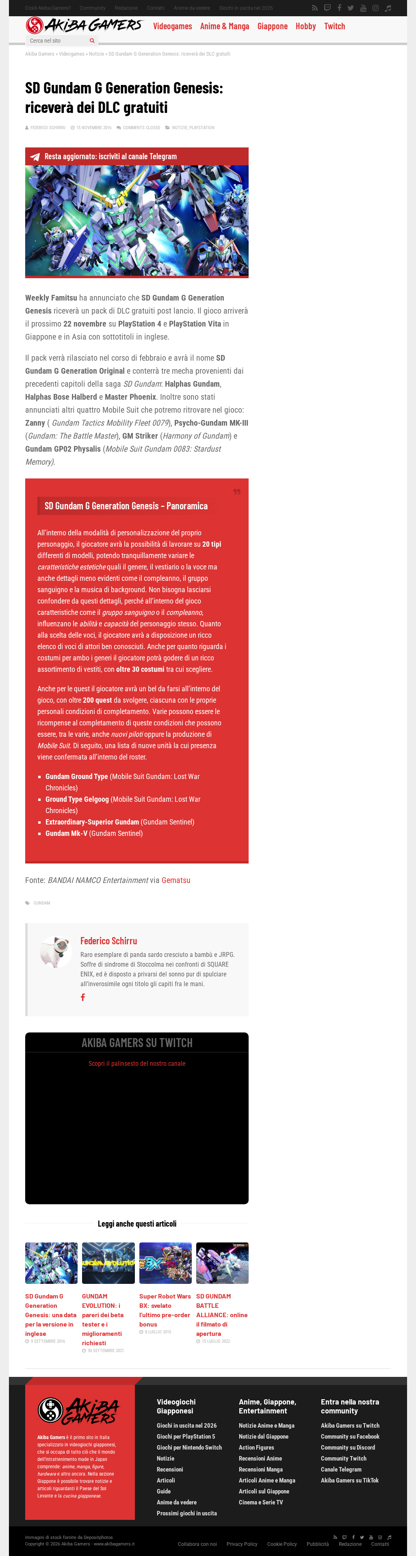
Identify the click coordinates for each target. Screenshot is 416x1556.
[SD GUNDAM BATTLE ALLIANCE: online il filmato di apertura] (222, 1281)
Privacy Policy (242, 1544)
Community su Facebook (350, 1436)
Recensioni (170, 1469)
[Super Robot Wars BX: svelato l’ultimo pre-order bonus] (165, 1281)
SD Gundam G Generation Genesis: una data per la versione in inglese (50, 1314)
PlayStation (201, 127)
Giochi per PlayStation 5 (186, 1436)
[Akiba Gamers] (85, 33)
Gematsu (176, 880)
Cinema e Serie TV (261, 1502)
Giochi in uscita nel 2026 (246, 8)
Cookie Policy (282, 1544)
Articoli (166, 1480)
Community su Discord (348, 1447)
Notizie (96, 54)
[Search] (92, 41)
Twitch (334, 25)
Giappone (273, 25)
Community (93, 8)
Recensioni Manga (261, 1469)
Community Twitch (343, 1458)
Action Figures (256, 1447)
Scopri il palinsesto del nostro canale (137, 1063)
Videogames (172, 25)
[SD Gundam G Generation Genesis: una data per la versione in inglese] (51, 1281)
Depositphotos (98, 1537)
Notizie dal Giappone (263, 1436)
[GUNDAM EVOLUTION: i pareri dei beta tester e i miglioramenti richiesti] (108, 1281)
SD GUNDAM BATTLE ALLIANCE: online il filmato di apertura (222, 1314)
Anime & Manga (224, 25)
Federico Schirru (47, 127)
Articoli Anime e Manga (267, 1480)
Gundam (42, 903)
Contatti (156, 8)
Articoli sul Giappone (264, 1491)
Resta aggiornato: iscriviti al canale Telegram (111, 156)
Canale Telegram (341, 1469)
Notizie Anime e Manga (267, 1425)
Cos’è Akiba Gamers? (47, 8)
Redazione (126, 8)
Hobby (306, 25)
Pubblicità (318, 1544)
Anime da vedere (192, 8)
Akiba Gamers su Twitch (350, 1425)
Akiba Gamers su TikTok (350, 1480)
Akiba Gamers (39, 54)
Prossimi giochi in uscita (187, 1513)
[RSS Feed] (315, 8)
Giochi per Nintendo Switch (189, 1447)
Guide (164, 1491)
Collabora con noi (197, 1544)
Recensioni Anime (260, 1458)
